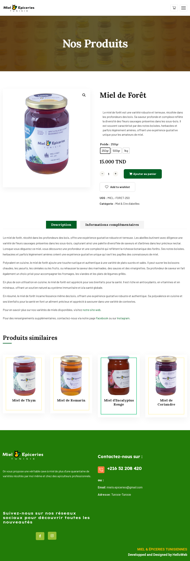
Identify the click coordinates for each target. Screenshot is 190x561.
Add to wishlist (120, 187)
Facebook (102, 318)
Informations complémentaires (112, 224)
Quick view (34, 371)
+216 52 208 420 (124, 468)
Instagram (123, 318)
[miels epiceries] (19, 7)
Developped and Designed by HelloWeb (157, 555)
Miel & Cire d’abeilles (127, 203)
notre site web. (92, 310)
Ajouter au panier (144, 173)
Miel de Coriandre (166, 402)
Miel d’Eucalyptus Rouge (119, 402)
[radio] (105, 150)
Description (61, 224)
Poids (104, 144)
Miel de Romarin (71, 400)
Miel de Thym (24, 400)
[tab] (61, 225)
